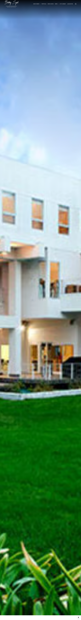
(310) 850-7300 (70, 3)
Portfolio (44, 3)
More (56, 3)
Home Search (51, 3)
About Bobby (36, 3)
